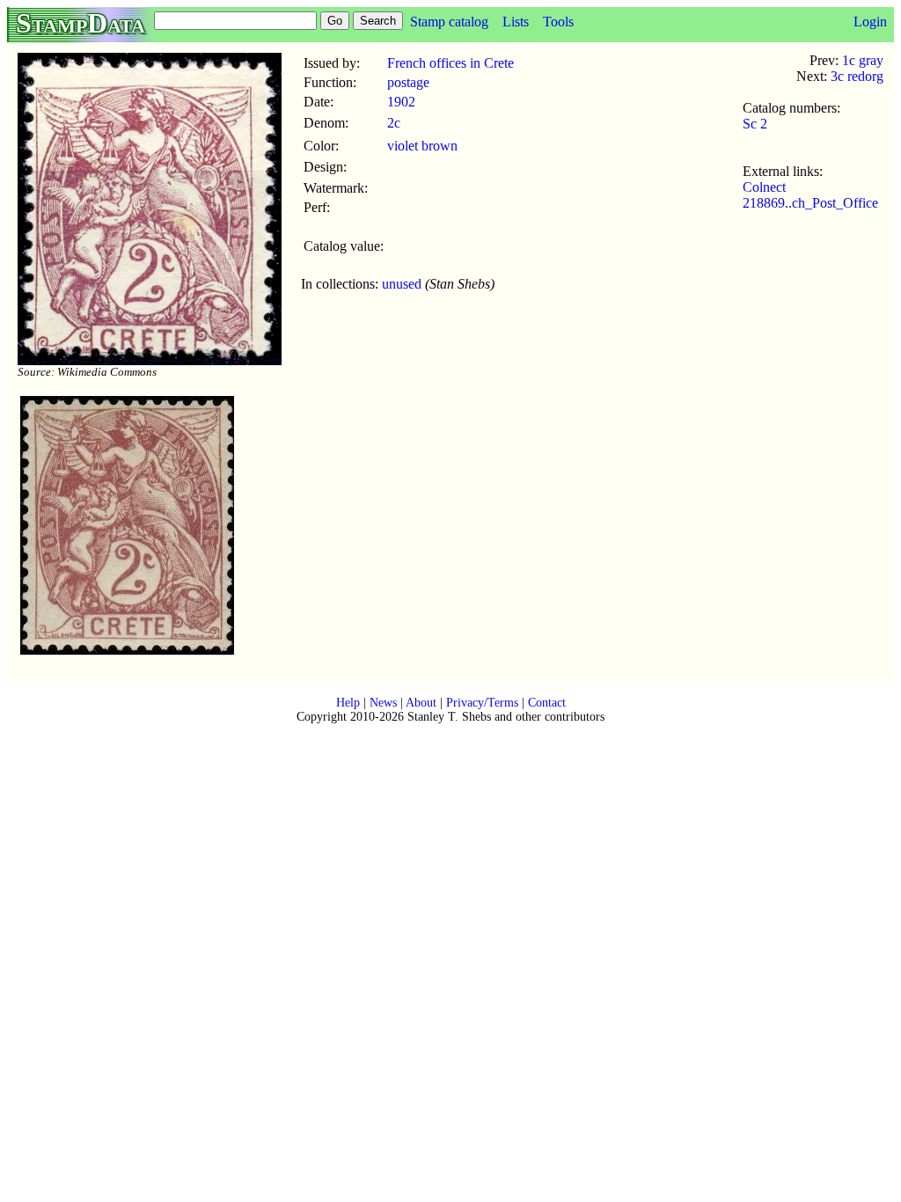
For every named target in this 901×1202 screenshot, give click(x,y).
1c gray (862, 60)
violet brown (422, 145)
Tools (558, 21)
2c (393, 122)
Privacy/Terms (482, 702)
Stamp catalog (449, 21)
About (421, 702)
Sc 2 (755, 123)
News (383, 702)
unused (401, 283)
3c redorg (857, 76)
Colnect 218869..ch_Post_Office (810, 195)
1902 (401, 101)
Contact (547, 702)
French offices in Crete (450, 62)
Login (870, 21)
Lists (515, 21)
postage (408, 82)
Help (348, 702)
